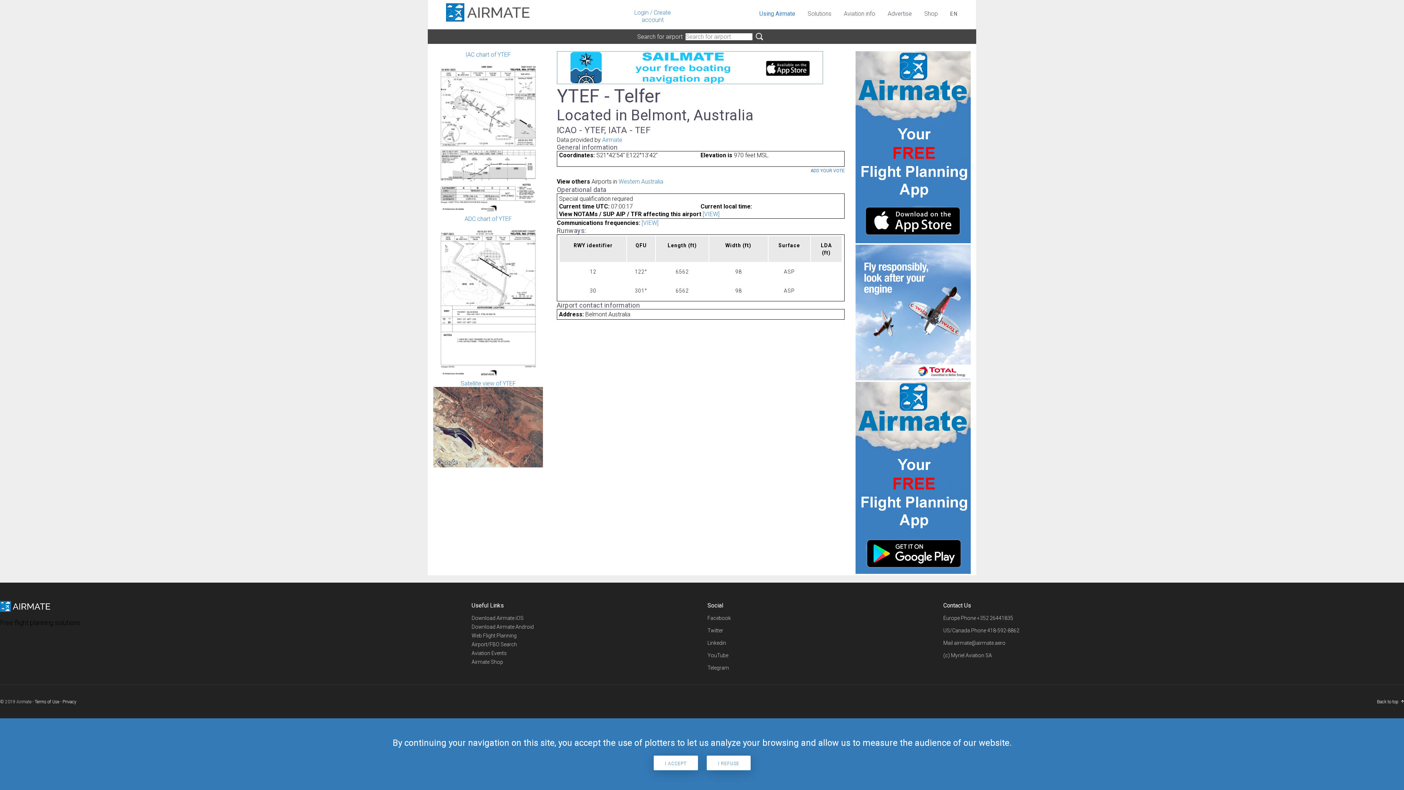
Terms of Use (47, 701)
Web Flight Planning (494, 636)
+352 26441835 (995, 618)
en (954, 14)
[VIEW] (711, 214)
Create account (656, 16)
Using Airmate (777, 13)
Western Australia (641, 181)
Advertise (900, 13)
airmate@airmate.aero (979, 643)
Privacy (69, 701)
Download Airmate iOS (498, 618)
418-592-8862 (1003, 630)
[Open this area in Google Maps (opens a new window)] (447, 462)
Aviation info (859, 13)
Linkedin (716, 643)
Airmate (612, 139)
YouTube (717, 655)
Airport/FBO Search (494, 644)
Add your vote (828, 170)
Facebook (719, 618)
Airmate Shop (487, 662)
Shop (931, 13)
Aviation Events (489, 653)
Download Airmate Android (503, 627)
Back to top (1388, 701)
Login (641, 12)
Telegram (718, 668)
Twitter (715, 630)
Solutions (819, 13)
